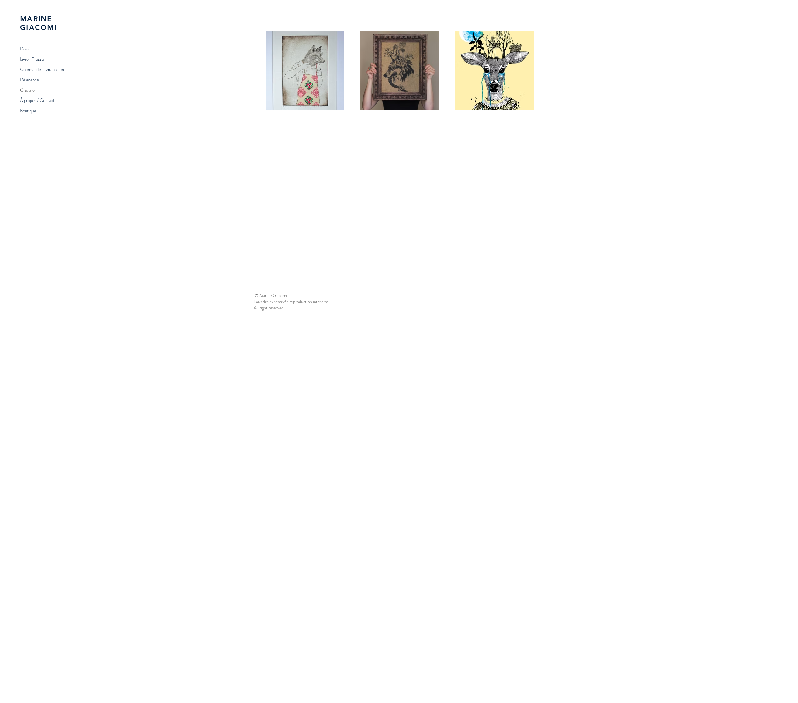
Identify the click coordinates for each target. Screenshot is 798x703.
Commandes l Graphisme (42, 69)
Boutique (28, 110)
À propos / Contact (37, 100)
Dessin (26, 48)
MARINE (36, 18)
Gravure (27, 90)
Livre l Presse (32, 59)
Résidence (29, 79)
